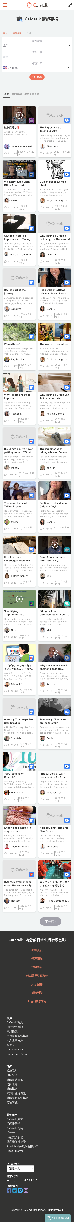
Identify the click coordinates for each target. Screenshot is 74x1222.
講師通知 (12, 1084)
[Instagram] (26, 1190)
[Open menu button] (4, 5)
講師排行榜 (13, 1123)
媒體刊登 (37, 992)
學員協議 (12, 1031)
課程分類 (37, 52)
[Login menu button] (70, 5)
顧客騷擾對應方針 (37, 975)
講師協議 (12, 1088)
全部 (6, 94)
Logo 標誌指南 (37, 1001)
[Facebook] (9, 1190)
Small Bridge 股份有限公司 (23, 1146)
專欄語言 (37, 63)
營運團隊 (37, 958)
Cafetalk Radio (15, 1049)
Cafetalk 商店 (15, 1128)
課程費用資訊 (15, 1026)
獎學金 (11, 1044)
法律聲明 (37, 967)
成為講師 (12, 1070)
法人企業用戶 (15, 1040)
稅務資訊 (12, 1102)
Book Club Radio (17, 1053)
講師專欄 (17, 33)
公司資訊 (37, 950)
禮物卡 (11, 1132)
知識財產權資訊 (16, 1093)
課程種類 (37, 40)
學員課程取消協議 (18, 1035)
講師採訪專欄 (15, 1079)
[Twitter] (15, 1190)
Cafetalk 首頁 (15, 1022)
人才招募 (37, 984)
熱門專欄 (17, 94)
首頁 (5, 33)
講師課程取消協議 (18, 1097)
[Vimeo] (21, 1190)
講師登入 (12, 1075)
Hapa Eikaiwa (15, 1150)
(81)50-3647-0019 (23, 1180)
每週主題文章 (31, 94)
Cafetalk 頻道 (15, 1119)
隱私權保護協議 (16, 1141)
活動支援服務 (15, 1137)
